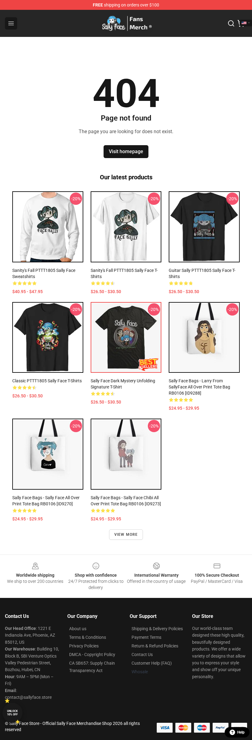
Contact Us (142, 654)
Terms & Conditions (87, 637)
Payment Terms (146, 637)
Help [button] (241, 732)
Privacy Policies (84, 645)
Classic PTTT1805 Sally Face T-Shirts (47, 380)
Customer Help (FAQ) (152, 663)
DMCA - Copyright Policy (92, 654)
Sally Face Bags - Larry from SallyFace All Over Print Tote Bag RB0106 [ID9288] (199, 387)
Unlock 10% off (12, 713)
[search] (231, 23)
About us (77, 628)
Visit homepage (126, 151)
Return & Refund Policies (155, 645)
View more (126, 534)
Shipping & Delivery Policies (157, 628)
